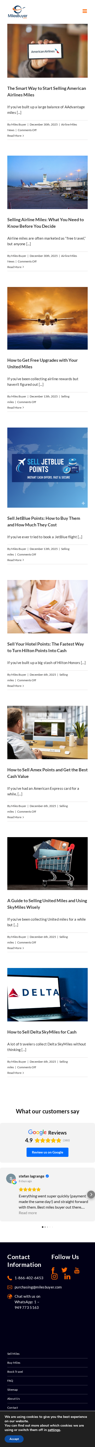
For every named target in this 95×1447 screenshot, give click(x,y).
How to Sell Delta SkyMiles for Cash (41, 1032)
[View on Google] (11, 1178)
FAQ (10, 1380)
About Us (13, 1398)
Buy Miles (13, 1362)
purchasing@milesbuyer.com (38, 1287)
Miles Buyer (18, 124)
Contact (12, 1407)
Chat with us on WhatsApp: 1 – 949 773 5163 (27, 1302)
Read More (14, 135)
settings (54, 1430)
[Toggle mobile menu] (85, 11)
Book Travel (15, 1371)
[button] (4, 1194)
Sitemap (12, 1389)
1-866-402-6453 (29, 1278)
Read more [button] (28, 1212)
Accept (14, 1439)
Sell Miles (13, 1353)
